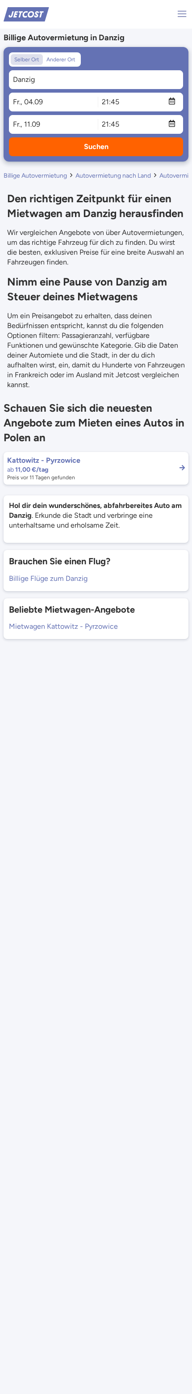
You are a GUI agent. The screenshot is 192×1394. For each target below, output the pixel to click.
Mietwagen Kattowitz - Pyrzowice (63, 626)
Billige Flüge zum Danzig (48, 578)
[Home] (26, 13)
